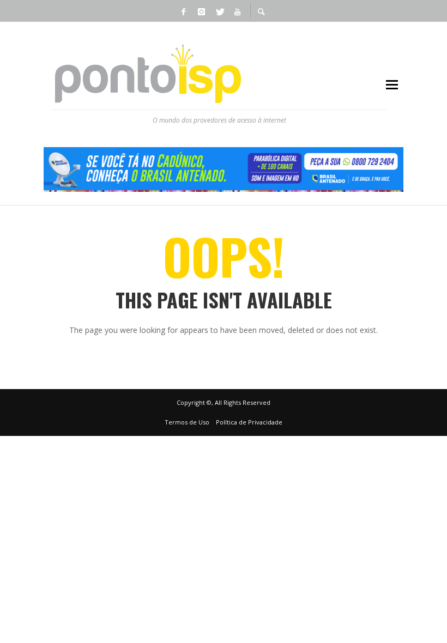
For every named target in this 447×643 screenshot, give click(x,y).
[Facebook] (183, 11)
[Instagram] (201, 11)
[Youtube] (237, 11)
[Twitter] (219, 11)
